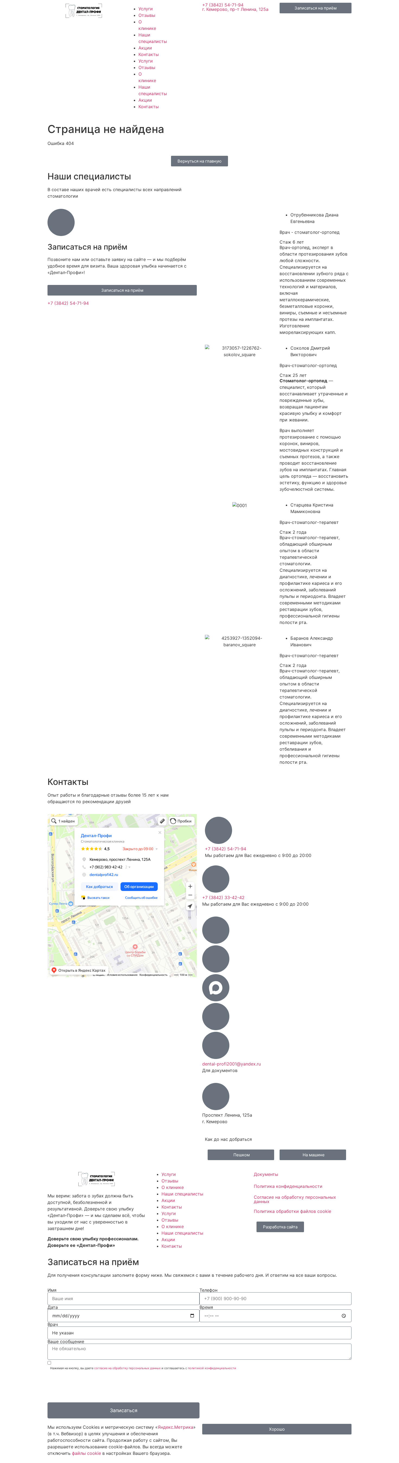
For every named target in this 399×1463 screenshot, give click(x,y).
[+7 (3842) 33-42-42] (215, 879)
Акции (145, 48)
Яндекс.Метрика (175, 1427)
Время (206, 1307)
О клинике (173, 1187)
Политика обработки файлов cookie (292, 1211)
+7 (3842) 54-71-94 (222, 5)
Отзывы (146, 15)
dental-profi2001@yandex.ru (231, 1064)
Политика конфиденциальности (288, 1186)
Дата (52, 1307)
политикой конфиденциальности (212, 1368)
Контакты (148, 54)
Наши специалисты (182, 1194)
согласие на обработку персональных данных (127, 1368)
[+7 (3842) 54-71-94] (218, 830)
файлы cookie (86, 1453)
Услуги (145, 8)
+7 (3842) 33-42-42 (223, 897)
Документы (266, 1174)
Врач (52, 1324)
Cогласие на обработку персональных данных (295, 1199)
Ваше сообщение (65, 1341)
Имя (51, 1290)
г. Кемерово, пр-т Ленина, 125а (235, 9)
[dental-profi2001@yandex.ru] (215, 1045)
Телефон (208, 1290)
